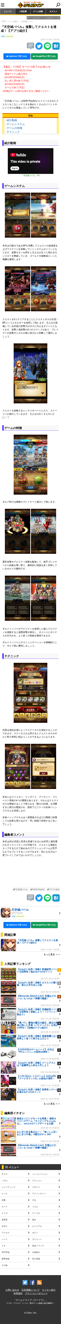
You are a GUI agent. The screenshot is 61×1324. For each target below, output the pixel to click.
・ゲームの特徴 (13, 128)
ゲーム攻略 (38, 11)
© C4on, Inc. (30, 1312)
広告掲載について (30, 1289)
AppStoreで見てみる (17, 56)
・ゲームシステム (14, 124)
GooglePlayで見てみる (45, 56)
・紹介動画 (10, 120)
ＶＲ (4, 1245)
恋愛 (4, 1200)
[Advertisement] (30, 872)
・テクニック (12, 132)
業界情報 (5, 1258)
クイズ (4, 1213)
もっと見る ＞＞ (52, 954)
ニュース (8, 11)
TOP (4, 21)
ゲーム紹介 (13, 21)
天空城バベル (27, 21)
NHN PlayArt (38, 889)
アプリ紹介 (54, 889)
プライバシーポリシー (36, 1293)
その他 (4, 1265)
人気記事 (23, 11)
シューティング (8, 1186)
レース (4, 1193)
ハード (4, 1239)
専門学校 (5, 1252)
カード (4, 1206)
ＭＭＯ (4, 1226)
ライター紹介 (49, 1289)
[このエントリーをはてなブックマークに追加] (56, 48)
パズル (4, 1180)
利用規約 (18, 1293)
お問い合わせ (12, 1289)
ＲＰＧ (4, 1173)
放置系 (4, 1219)
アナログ (5, 1232)
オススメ (53, 11)
